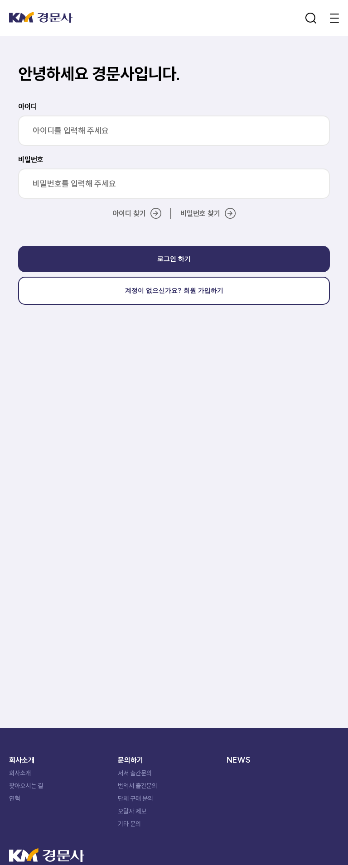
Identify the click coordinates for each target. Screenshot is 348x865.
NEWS (239, 759)
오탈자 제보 (132, 811)
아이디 (27, 106)
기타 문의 (129, 824)
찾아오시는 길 (26, 786)
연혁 (14, 798)
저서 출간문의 (135, 773)
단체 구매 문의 (135, 798)
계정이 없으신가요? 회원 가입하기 (174, 290)
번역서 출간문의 (137, 786)
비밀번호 (31, 159)
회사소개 (20, 773)
